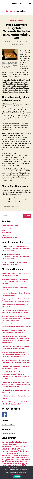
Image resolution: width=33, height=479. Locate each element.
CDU (13, 446)
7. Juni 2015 (25, 42)
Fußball (10, 453)
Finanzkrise (13, 451)
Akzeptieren (17, 476)
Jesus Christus (24, 457)
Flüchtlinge (23, 451)
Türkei (9, 465)
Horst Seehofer (8, 457)
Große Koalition (15, 455)
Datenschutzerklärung (9, 237)
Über (3, 230)
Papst (17, 461)
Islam (17, 457)
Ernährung (6, 19)
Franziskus (4, 453)
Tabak (4, 465)
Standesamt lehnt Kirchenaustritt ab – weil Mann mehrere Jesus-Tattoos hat (15, 248)
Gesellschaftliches (18, 19)
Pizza (16, 206)
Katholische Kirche (16, 459)
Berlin (13, 445)
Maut (3, 461)
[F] (16, 414)
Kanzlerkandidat (6, 459)
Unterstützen (6, 232)
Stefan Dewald (7, 262)
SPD (26, 463)
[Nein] (31, 472)
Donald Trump (9, 449)
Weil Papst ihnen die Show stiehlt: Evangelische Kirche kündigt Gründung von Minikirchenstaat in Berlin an (15, 354)
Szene (28, 19)
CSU (24, 446)
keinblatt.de (16, 3)
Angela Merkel (14, 442)
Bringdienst (7, 206)
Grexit (22, 453)
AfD (3, 442)
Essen (12, 206)
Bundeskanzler (19, 444)
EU (18, 448)
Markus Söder (26, 459)
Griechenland (6, 455)
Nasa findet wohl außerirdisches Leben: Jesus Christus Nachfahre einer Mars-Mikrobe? (15, 281)
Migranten (10, 461)
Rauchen (23, 461)
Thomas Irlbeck (13, 42)
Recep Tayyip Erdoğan (9, 463)
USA (24, 465)
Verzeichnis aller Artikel (10, 225)
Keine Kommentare (17, 44)
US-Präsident (16, 465)
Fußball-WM (17, 453)
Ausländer (5, 444)
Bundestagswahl (6, 446)
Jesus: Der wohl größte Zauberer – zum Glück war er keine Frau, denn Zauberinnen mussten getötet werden (16, 384)
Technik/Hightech (16, 21)
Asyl (25, 442)
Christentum (19, 446)
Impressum (6, 235)
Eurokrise (5, 451)
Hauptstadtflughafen (24, 455)
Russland (21, 463)
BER (10, 444)
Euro (22, 449)
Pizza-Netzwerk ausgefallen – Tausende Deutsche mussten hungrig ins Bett (16, 31)
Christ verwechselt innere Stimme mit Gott (16, 326)
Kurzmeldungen (7, 228)
